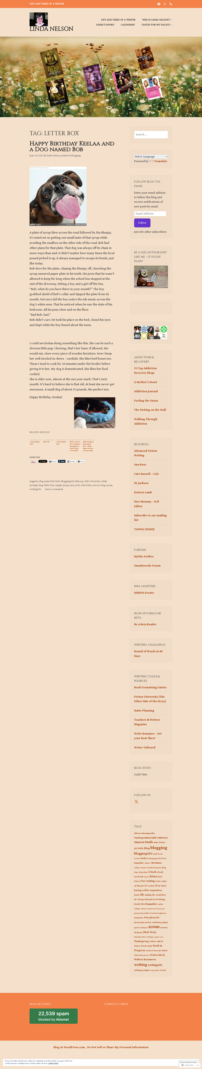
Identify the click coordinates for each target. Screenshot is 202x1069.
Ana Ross (140, 464)
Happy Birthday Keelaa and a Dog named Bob (72, 146)
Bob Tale (46, 442)
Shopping (138, 932)
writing (140, 965)
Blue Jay (79, 481)
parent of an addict (141, 913)
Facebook (138, 876)
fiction (153, 876)
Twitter (153, 941)
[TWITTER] (164, 4)
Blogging (76, 155)
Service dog (99, 485)
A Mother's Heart (145, 382)
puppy (165, 922)
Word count (146, 946)
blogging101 (67, 481)
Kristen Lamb (143, 492)
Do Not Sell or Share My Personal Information (118, 1047)
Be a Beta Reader (145, 624)
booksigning (152, 858)
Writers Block (157, 955)
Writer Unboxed (144, 747)
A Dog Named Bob (34, 443)
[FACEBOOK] (159, 4)
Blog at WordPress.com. (69, 1047)
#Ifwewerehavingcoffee (144, 833)
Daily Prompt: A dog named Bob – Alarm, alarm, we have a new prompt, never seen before (88, 446)
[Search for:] (151, 134)
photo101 (155, 917)
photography (139, 922)
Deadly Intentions (154, 868)
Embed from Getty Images (39, 168)
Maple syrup (62, 485)
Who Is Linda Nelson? (156, 19)
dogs (136, 872)
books (144, 858)
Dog (41, 485)
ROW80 (154, 927)
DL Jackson (141, 483)
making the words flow (155, 895)
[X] (136, 802)
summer (157, 937)
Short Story (149, 932)
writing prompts (142, 970)
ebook (160, 872)
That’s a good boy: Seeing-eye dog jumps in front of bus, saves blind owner (75, 446)
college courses (140, 868)
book (155, 854)
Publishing (156, 922)
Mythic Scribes (144, 556)
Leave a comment (54, 489)
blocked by (58, 1017)
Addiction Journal (146, 391)
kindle (137, 895)
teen (161, 937)
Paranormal (160, 909)
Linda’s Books (105, 24)
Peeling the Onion (146, 400)
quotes (137, 928)
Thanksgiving (141, 941)
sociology (149, 937)
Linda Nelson (51, 29)
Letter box (49, 485)
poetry (148, 922)
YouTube (162, 970)
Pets (146, 917)
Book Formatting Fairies (150, 687)
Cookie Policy (53, 1063)
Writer (164, 950)
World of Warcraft (153, 951)
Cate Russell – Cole (146, 474)
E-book (152, 872)
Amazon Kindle (143, 842)
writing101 (35, 489)
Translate (160, 161)
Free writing (147, 881)
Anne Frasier (159, 842)
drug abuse (143, 872)
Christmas (156, 863)
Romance (144, 928)
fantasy (146, 877)
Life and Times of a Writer (118, 19)
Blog (147, 848)
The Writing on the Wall (150, 410)
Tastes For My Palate (156, 24)
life (142, 894)
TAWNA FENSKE (144, 529)
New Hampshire (149, 904)
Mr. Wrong (139, 899)
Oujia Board (151, 909)
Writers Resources (145, 959)
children (147, 863)
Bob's (87, 481)
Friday (158, 881)
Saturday (164, 928)
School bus (86, 485)
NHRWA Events (144, 592)
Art (135, 848)
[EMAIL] (170, 4)
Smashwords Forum (147, 565)
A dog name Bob (46, 481)
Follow (142, 222)
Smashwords (139, 937)
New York (75, 485)
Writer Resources (141, 955)
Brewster (96, 481)
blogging (158, 847)
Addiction (162, 837)
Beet (57, 481)
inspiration (156, 890)
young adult (154, 970)
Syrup (109, 485)
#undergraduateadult (145, 837)
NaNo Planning (144, 710)
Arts (140, 848)
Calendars (128, 24)
